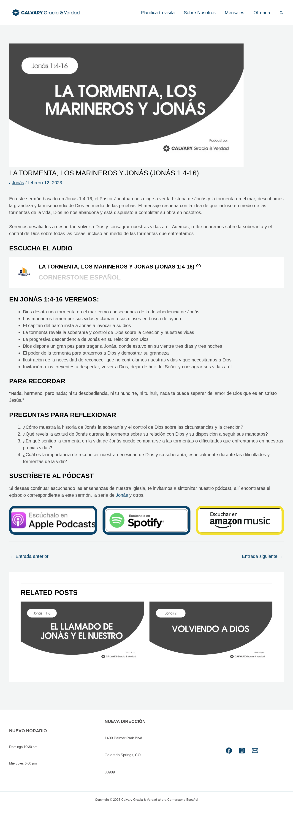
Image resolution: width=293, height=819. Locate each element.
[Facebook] (229, 751)
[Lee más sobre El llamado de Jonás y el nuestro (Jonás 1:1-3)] (82, 633)
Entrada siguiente (262, 556)
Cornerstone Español (79, 277)
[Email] (255, 751)
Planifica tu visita (158, 12)
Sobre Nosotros (200, 12)
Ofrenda (261, 12)
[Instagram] (242, 751)
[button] (281, 12)
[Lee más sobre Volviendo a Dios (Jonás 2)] (211, 633)
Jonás (18, 182)
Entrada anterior (29, 556)
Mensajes (234, 12)
